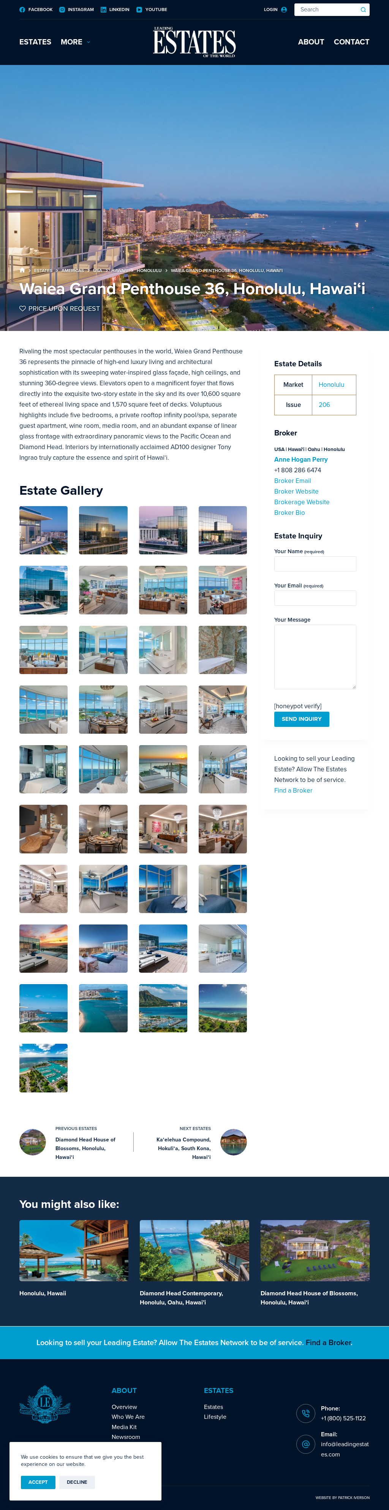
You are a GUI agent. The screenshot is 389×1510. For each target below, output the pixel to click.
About (311, 42)
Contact (352, 42)
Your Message (292, 619)
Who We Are (128, 1417)
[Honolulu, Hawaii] (73, 1251)
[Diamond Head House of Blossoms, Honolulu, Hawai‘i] (315, 1251)
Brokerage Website (302, 502)
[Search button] (363, 10)
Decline (77, 1482)
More (71, 42)
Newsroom (126, 1437)
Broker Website (296, 491)
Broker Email (292, 481)
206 (324, 405)
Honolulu (331, 385)
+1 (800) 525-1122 (343, 1418)
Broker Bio (289, 513)
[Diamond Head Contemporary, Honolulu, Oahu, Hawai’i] (194, 1251)
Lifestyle (215, 1417)
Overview (124, 1407)
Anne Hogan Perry (301, 460)
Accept (38, 1482)
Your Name (299, 551)
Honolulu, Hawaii (42, 1293)
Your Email (298, 585)
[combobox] (326, 9)
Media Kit (124, 1427)
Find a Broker (293, 791)
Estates (35, 42)
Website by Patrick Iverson (343, 1498)
